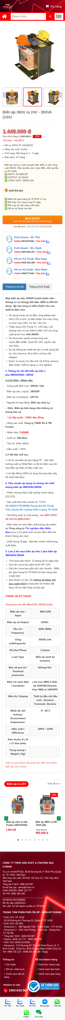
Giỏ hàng (56, 6)
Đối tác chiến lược (15, 969)
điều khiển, (22, 342)
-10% (37, 136)
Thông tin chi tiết (14, 286)
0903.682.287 (28, 252)
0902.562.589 (28, 262)
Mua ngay (33, 220)
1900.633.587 (32, 226)
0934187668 (28, 241)
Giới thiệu (11, 964)
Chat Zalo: (41, 241)
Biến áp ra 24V (16, 783)
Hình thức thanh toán (49, 964)
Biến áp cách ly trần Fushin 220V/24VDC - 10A (17, 825)
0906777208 (28, 273)
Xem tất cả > (54, 783)
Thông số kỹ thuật (39, 286)
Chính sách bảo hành (49, 969)
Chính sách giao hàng (49, 974)
